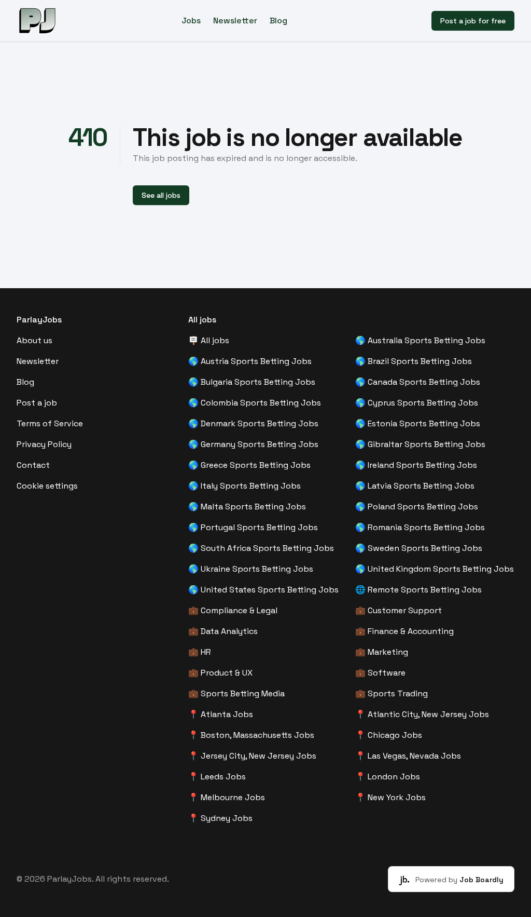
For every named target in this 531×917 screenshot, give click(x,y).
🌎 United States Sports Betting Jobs (263, 589)
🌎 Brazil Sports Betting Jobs (413, 361)
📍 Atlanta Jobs (220, 714)
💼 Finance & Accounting (404, 631)
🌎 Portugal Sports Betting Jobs (253, 527)
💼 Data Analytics (223, 631)
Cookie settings (47, 485)
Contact (33, 465)
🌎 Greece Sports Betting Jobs (249, 465)
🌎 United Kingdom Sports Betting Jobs (434, 568)
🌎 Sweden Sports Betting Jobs (418, 548)
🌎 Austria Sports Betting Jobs (250, 361)
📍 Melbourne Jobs (226, 797)
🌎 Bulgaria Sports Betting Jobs (251, 381)
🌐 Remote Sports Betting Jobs (418, 589)
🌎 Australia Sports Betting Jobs (420, 340)
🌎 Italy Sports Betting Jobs (244, 485)
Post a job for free (473, 20)
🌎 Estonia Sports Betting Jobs (417, 423)
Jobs (191, 20)
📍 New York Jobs (390, 797)
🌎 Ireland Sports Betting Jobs (416, 465)
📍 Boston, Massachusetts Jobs (251, 735)
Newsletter (235, 20)
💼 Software (380, 672)
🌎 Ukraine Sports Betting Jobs (250, 568)
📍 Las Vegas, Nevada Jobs (408, 755)
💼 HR (199, 651)
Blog (278, 20)
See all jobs (161, 195)
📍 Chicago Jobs (388, 735)
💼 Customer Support (398, 610)
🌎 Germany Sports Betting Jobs (253, 444)
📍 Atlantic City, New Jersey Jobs (422, 714)
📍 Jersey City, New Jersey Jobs (252, 755)
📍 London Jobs (387, 776)
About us (34, 340)
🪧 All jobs (208, 340)
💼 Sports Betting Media (236, 693)
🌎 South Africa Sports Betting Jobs (261, 548)
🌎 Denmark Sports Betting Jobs (253, 423)
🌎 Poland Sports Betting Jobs (416, 506)
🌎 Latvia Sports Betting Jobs (414, 485)
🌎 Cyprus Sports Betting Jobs (416, 402)
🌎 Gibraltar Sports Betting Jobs (420, 444)
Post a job (37, 402)
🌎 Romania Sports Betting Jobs (420, 527)
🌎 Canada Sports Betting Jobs (417, 381)
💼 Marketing (381, 651)
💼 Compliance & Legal (232, 610)
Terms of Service (50, 423)
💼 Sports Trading (391, 693)
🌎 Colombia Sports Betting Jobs (254, 402)
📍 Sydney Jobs (220, 818)
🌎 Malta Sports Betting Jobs (247, 506)
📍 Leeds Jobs (217, 776)
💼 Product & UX (220, 672)
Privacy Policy (44, 444)
